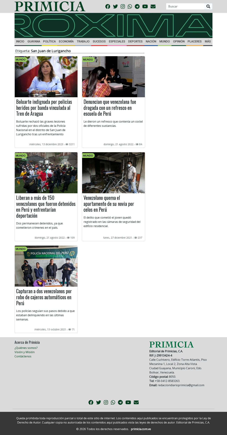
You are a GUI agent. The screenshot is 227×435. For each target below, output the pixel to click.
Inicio (20, 41)
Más (208, 41)
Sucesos (99, 41)
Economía (66, 41)
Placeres (195, 41)
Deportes (135, 41)
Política (49, 41)
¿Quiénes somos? (26, 348)
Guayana (33, 41)
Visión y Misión (25, 352)
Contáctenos (23, 356)
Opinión (179, 41)
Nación (151, 41)
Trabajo (83, 41)
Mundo (164, 41)
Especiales (117, 41)
